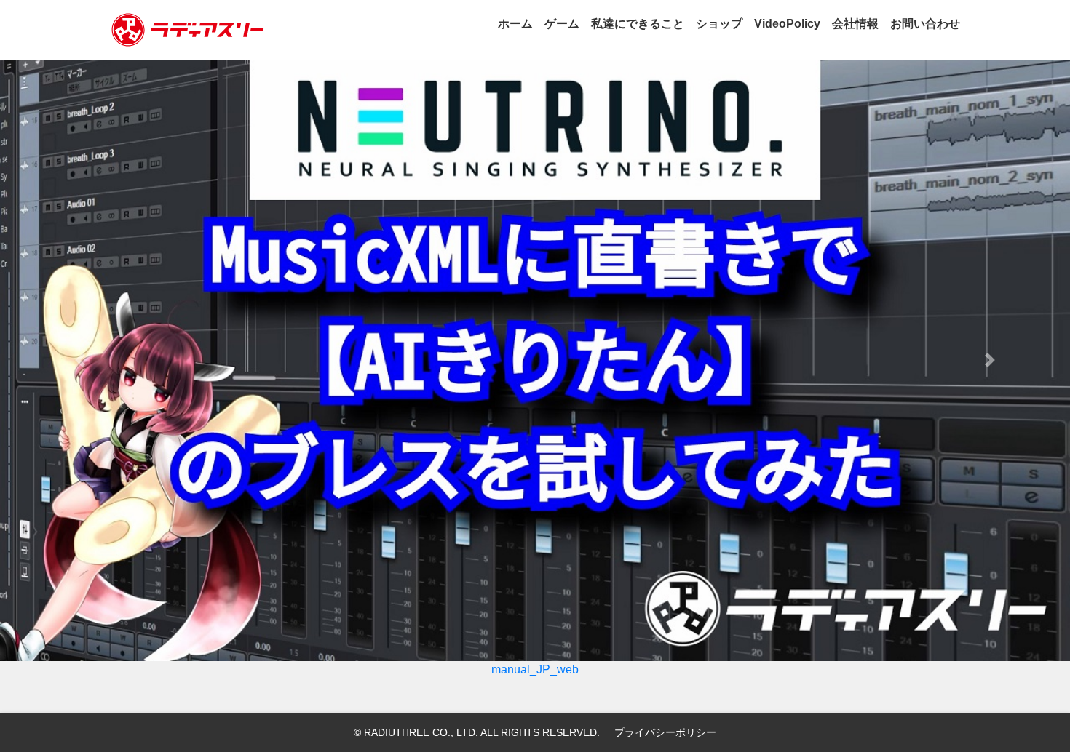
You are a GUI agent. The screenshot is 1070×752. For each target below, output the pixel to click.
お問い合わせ (925, 23)
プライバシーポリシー (665, 732)
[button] (80, 360)
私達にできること (637, 23)
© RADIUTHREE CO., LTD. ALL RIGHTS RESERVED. (477, 732)
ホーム (515, 23)
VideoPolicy (787, 23)
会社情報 (855, 23)
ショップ (719, 23)
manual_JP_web (535, 669)
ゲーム (561, 23)
